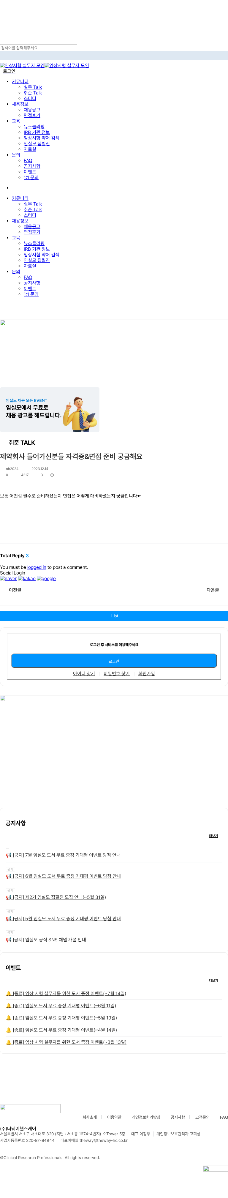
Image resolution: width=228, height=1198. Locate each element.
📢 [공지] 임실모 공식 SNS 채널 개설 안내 (46, 940)
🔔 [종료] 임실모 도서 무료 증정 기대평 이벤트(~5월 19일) (61, 1018)
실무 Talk (33, 204)
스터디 (30, 215)
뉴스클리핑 (34, 243)
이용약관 (114, 1117)
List (114, 615)
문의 (16, 271)
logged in (36, 567)
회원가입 (146, 674)
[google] (46, 578)
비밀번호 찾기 (117, 674)
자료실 (30, 266)
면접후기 (32, 232)
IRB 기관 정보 (37, 249)
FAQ (28, 277)
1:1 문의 (31, 294)
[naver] (8, 578)
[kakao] (27, 578)
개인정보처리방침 (146, 1117)
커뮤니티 (20, 198)
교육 (16, 238)
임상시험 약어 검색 (41, 255)
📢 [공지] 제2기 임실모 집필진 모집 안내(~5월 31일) (56, 897)
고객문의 (202, 1117)
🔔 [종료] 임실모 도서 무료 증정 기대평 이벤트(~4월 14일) (61, 1030)
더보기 (213, 836)
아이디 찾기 (84, 674)
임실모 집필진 (37, 260)
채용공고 (32, 226)
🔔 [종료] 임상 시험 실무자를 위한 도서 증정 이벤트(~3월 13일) (66, 1042)
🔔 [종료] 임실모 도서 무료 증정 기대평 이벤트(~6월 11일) (61, 1005)
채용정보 (20, 221)
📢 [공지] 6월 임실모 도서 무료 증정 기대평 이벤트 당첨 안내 (63, 876)
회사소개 (90, 1117)
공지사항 (32, 283)
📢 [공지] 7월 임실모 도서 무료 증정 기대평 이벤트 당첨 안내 (63, 855)
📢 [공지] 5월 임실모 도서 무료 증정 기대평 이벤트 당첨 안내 (63, 918)
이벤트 (30, 288)
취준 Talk (33, 209)
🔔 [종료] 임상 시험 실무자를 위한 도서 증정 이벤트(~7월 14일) (66, 993)
